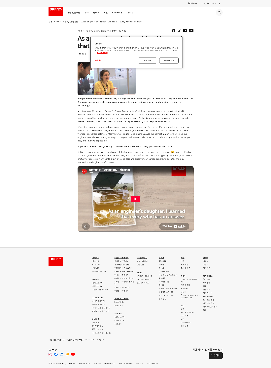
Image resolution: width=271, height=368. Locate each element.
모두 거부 (147, 60)
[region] (136, 52)
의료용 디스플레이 (121, 258)
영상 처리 (118, 313)
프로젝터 (95, 279)
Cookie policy (102, 53)
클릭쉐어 (95, 258)
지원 (106, 12)
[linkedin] (185, 30)
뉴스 (87, 12)
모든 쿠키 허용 (168, 60)
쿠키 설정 (98, 60)
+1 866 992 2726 (94, 340)
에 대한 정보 (208, 276)
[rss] (67, 354)
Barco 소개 (117, 12)
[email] (191, 30)
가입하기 (215, 355)
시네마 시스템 (97, 298)
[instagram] (50, 354)
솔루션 (161, 258)
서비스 (139, 273)
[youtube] (73, 354)
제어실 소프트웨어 (121, 299)
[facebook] (173, 30)
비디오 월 (96, 319)
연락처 (96, 12)
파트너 (130, 12)
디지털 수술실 (142, 258)
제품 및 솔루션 (73, 12)
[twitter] (179, 30)
